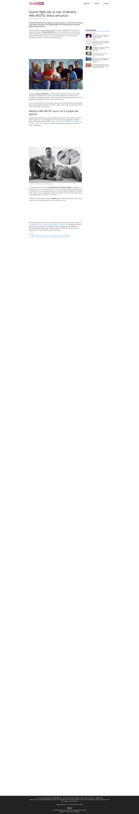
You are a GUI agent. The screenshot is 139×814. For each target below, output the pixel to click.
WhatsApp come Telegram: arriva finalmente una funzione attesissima (100, 49)
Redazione (62, 811)
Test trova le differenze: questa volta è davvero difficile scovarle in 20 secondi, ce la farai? (101, 66)
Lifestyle (96, 3)
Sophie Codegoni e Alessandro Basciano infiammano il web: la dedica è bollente (50, 235)
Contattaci (80, 804)
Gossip (32, 233)
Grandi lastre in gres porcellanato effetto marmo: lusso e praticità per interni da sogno (100, 43)
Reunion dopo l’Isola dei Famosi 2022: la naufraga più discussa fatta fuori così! (50, 237)
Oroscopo (106, 3)
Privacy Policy (69, 811)
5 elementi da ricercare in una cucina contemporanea (100, 54)
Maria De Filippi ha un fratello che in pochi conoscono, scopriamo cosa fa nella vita (100, 36)
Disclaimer (77, 811)
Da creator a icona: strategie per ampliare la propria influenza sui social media (100, 60)
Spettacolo (86, 3)
